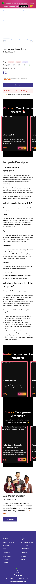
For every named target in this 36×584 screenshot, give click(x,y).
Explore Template (8, 542)
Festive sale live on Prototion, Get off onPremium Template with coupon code (18, 4)
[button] (18, 79)
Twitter (23, 559)
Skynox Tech (22, 581)
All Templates (6, 17)
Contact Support (26, 548)
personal (13, 17)
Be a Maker (6, 545)
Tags (4, 548)
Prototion (18, 575)
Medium (23, 556)
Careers (5, 562)
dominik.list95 (10, 52)
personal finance (21, 17)
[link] (11, 62)
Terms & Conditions (27, 542)
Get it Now (22, 148)
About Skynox (7, 556)
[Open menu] (5, 11)
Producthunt (6, 559)
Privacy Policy (25, 545)
